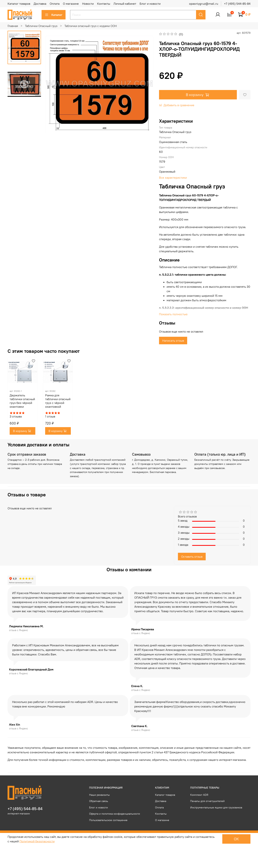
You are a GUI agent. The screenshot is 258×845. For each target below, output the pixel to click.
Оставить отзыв (191, 556)
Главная (13, 26)
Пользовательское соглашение (108, 820)
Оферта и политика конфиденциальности (114, 813)
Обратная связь (98, 801)
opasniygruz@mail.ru (203, 3)
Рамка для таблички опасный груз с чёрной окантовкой (57, 400)
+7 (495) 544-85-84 (237, 3)
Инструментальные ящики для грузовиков (216, 807)
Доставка (40, 3)
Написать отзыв (173, 340)
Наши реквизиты (99, 795)
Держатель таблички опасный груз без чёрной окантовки (22, 400)
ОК (236, 839)
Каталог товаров (19, 3)
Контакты (103, 3)
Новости (88, 3)
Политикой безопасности (37, 841)
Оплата (54, 3)
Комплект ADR (199, 795)
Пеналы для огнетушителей (207, 801)
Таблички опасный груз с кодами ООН (90, 26)
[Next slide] (145, 84)
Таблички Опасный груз (41, 26)
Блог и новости (150, 3)
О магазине (71, 3)
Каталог (56, 15)
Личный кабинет (125, 3)
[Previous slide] (53, 84)
